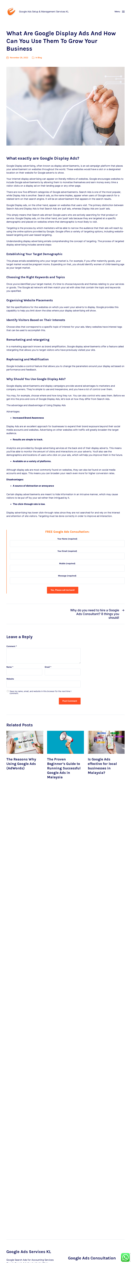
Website (10, 679)
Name (9, 667)
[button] (119, 11)
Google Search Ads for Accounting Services (30, 1260)
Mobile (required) (67, 563)
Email (48, 667)
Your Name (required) (67, 539)
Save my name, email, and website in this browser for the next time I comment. (40, 692)
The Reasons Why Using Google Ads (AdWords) (21, 763)
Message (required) (67, 576)
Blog (40, 57)
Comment (11, 646)
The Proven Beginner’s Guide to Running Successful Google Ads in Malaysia (64, 768)
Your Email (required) (67, 551)
